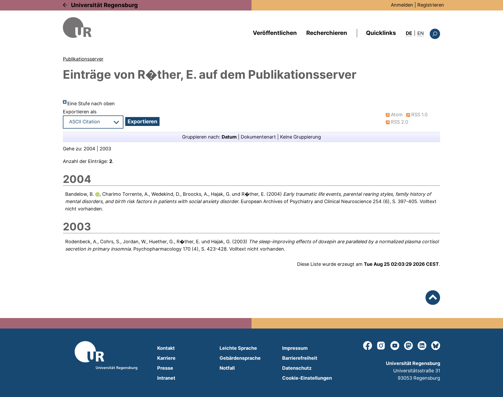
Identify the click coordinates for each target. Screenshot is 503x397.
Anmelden (402, 5)
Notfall (227, 368)
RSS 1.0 (419, 114)
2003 (105, 148)
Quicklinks (381, 32)
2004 (89, 148)
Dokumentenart (258, 137)
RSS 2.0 (399, 122)
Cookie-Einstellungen (307, 378)
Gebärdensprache (240, 358)
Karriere (166, 358)
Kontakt (166, 348)
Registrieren (430, 5)
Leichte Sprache (238, 348)
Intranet (166, 378)
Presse (165, 368)
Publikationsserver (83, 59)
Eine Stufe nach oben (91, 103)
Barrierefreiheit (299, 358)
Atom (397, 114)
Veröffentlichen (275, 32)
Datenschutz (296, 368)
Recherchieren (326, 32)
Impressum (295, 348)
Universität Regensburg (104, 5)
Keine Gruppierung (300, 137)
